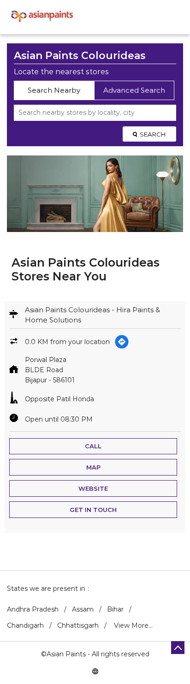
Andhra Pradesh (33, 609)
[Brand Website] (95, 670)
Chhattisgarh (78, 625)
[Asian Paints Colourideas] (41, 17)
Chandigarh (25, 625)
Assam (83, 609)
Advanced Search (134, 90)
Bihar (115, 609)
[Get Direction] (121, 341)
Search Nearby (54, 90)
